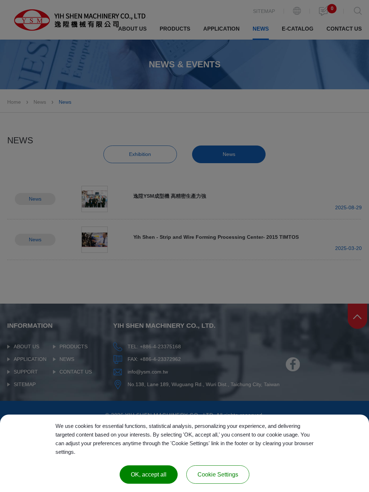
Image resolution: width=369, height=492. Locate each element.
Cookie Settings (217, 474)
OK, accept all (148, 474)
